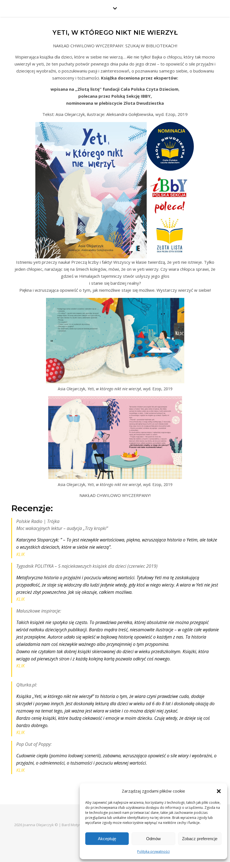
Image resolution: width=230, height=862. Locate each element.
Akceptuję (107, 838)
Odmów (153, 838)
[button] (219, 791)
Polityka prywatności (153, 851)
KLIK (20, 554)
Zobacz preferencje (199, 838)
